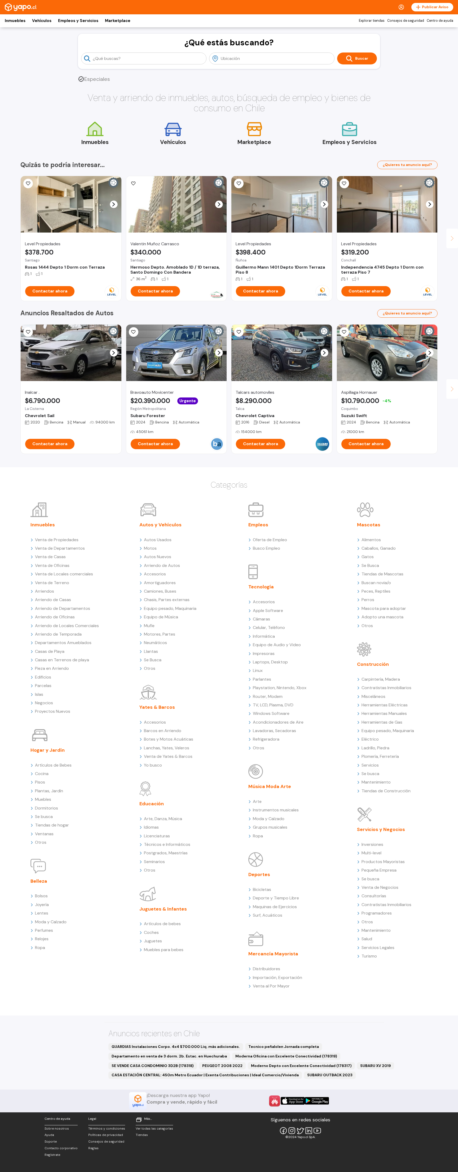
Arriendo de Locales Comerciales (67, 625)
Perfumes (44, 930)
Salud (367, 939)
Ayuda (49, 1135)
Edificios (43, 677)
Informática (264, 636)
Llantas (151, 651)
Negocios (44, 703)
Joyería (42, 904)
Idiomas (151, 827)
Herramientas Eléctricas (385, 705)
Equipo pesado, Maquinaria (170, 608)
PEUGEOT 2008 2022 (222, 1065)
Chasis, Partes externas (167, 599)
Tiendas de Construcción (386, 791)
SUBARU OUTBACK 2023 (330, 1075)
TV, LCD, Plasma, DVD (273, 705)
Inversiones (372, 844)
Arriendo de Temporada (58, 634)
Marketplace (117, 20)
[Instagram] (292, 1130)
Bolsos (41, 896)
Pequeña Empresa (379, 870)
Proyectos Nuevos (52, 711)
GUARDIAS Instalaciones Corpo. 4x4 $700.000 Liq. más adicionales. (176, 1046)
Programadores (377, 913)
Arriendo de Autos (162, 565)
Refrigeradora (266, 739)
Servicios (370, 765)
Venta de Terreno (52, 582)
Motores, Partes (159, 634)
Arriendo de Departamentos (62, 608)
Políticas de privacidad (105, 1135)
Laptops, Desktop (270, 662)
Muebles (43, 799)
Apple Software (268, 610)
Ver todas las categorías (154, 1128)
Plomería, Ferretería (380, 756)
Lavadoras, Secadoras (274, 730)
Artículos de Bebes (53, 765)
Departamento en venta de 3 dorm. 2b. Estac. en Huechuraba (169, 1056)
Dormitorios (46, 808)
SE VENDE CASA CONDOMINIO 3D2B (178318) (153, 1065)
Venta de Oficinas (52, 565)
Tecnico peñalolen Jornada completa (283, 1046)
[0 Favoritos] (133, 332)
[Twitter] (300, 1130)
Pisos (40, 782)
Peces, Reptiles (376, 591)
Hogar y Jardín (47, 750)
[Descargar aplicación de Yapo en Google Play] (317, 1101)
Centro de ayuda (440, 21)
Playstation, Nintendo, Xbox (279, 687)
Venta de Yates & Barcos (168, 756)
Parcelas (43, 685)
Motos (150, 548)
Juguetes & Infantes (163, 909)
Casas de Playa (49, 651)
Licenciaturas (157, 836)
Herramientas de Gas (382, 722)
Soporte (51, 1141)
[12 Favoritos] (344, 183)
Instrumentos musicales (276, 810)
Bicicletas (262, 889)
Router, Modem (268, 696)
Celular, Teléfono (269, 627)
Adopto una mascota (382, 617)
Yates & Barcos (157, 707)
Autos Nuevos (157, 556)
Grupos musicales (270, 827)
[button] (113, 204)
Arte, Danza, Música (163, 818)
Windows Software (271, 713)
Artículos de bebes (162, 923)
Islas (39, 694)
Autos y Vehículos (160, 525)
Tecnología (261, 587)
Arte (257, 801)
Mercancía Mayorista (273, 954)
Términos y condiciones (106, 1128)
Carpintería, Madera (381, 679)
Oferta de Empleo (270, 540)
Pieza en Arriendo (52, 668)
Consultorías (374, 896)
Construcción (373, 664)
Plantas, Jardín (49, 791)
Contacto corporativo (61, 1148)
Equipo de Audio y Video (277, 645)
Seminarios (154, 861)
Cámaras (261, 619)
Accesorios (155, 574)
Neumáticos (155, 642)
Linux (258, 670)
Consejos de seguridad (405, 21)
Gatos (368, 556)
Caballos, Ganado (379, 548)
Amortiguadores (160, 582)
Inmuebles (15, 20)
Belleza (38, 881)
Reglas (93, 1148)
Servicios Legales (378, 947)
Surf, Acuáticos (267, 915)
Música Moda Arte (269, 786)
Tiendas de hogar (52, 825)
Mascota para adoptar (384, 608)
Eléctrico (370, 739)
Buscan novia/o (376, 582)
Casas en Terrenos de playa (62, 660)
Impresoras (264, 653)
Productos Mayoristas (383, 861)
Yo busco (153, 765)
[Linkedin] (309, 1130)
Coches (151, 932)
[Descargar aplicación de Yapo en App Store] (293, 1101)
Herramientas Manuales (384, 713)
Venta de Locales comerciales (64, 574)
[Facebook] (283, 1130)
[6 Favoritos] (344, 332)
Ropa (40, 947)
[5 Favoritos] (133, 183)
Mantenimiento (376, 782)
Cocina (42, 773)
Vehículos (41, 20)
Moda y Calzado (51, 922)
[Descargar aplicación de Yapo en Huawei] (274, 1101)
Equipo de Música (161, 617)
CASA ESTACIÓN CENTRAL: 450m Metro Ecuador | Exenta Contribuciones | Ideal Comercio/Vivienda (205, 1075)
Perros (368, 599)
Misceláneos (373, 696)
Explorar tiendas (372, 21)
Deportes (259, 874)
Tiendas (142, 1135)
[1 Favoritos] (28, 332)
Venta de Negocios (380, 887)
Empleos (258, 525)
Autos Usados (157, 540)
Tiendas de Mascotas (382, 574)
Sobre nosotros (57, 1128)
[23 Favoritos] (239, 183)
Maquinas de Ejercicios (275, 906)
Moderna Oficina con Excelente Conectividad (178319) (286, 1056)
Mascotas (368, 525)
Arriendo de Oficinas (55, 617)
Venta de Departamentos (60, 548)
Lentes (41, 913)
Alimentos (371, 540)
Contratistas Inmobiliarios (386, 687)
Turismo (369, 956)
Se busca (44, 816)
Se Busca (152, 660)
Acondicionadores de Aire (278, 722)
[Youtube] (317, 1130)
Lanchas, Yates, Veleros (166, 748)
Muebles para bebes (163, 949)
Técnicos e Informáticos (167, 844)
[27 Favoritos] (28, 183)
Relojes (42, 939)
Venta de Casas (50, 556)
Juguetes (153, 941)
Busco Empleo (266, 548)
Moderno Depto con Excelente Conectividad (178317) (301, 1065)
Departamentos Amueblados (63, 642)
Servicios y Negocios (381, 829)
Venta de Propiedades (56, 540)
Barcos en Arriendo (162, 730)
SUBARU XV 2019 (375, 1065)
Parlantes (262, 679)
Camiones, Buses (160, 591)
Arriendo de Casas (53, 599)
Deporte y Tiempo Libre (276, 898)
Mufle (149, 625)
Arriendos (44, 591)
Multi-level (371, 853)
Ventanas (44, 834)
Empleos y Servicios (78, 20)
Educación (151, 804)
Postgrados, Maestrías (166, 853)
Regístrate (52, 1155)
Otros (40, 842)
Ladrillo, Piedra (375, 748)
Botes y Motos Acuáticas (168, 739)
